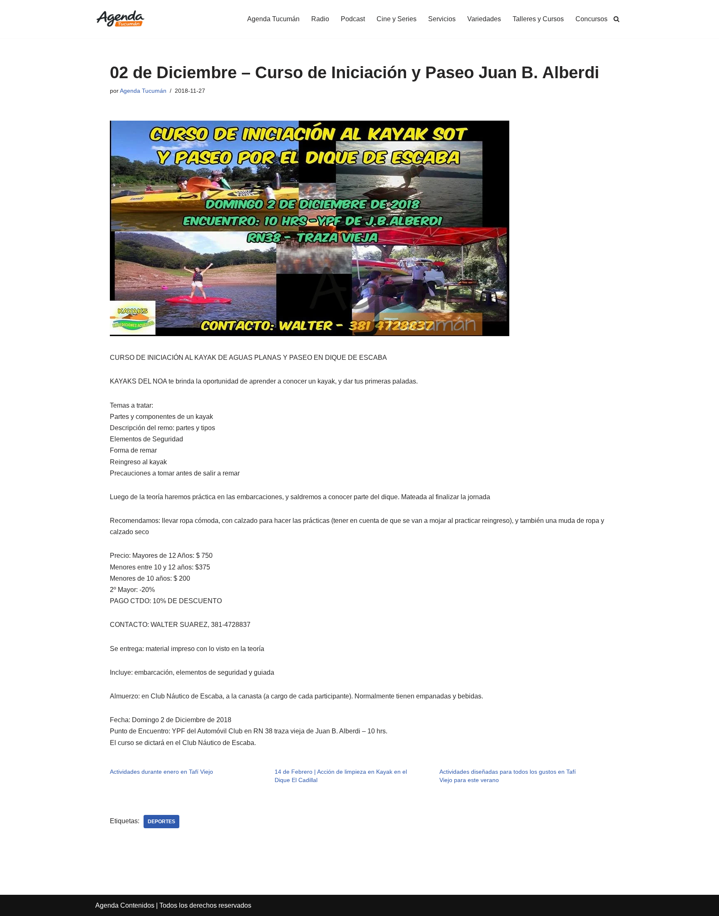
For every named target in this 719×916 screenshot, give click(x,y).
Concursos (591, 18)
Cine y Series (397, 18)
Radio (320, 18)
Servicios (442, 18)
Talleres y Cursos (538, 18)
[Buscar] (616, 19)
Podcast (353, 18)
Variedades (484, 18)
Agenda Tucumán (273, 18)
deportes (161, 821)
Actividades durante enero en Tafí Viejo (161, 771)
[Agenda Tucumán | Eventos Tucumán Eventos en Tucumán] (120, 19)
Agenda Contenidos (124, 905)
